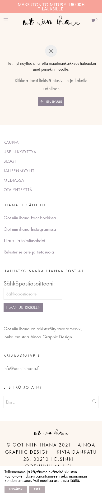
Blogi (10, 161)
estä (37, 489)
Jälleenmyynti (20, 170)
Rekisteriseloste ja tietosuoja (29, 252)
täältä (74, 480)
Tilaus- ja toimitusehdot (24, 240)
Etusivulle (54, 101)
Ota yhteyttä (18, 189)
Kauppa (11, 142)
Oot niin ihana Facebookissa (30, 218)
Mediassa (14, 180)
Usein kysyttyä (20, 151)
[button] (94, 400)
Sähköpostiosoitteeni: (29, 283)
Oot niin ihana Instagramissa (30, 229)
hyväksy (16, 489)
